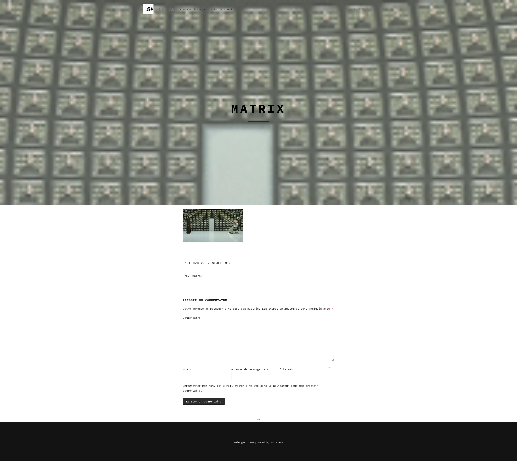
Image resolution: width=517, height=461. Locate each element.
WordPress (277, 442)
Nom (187, 369)
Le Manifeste (364, 9)
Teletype (239, 442)
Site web (286, 369)
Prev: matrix (192, 276)
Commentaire (192, 318)
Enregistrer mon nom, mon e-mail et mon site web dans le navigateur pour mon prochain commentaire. (250, 388)
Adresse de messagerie (249, 369)
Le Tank (193, 263)
